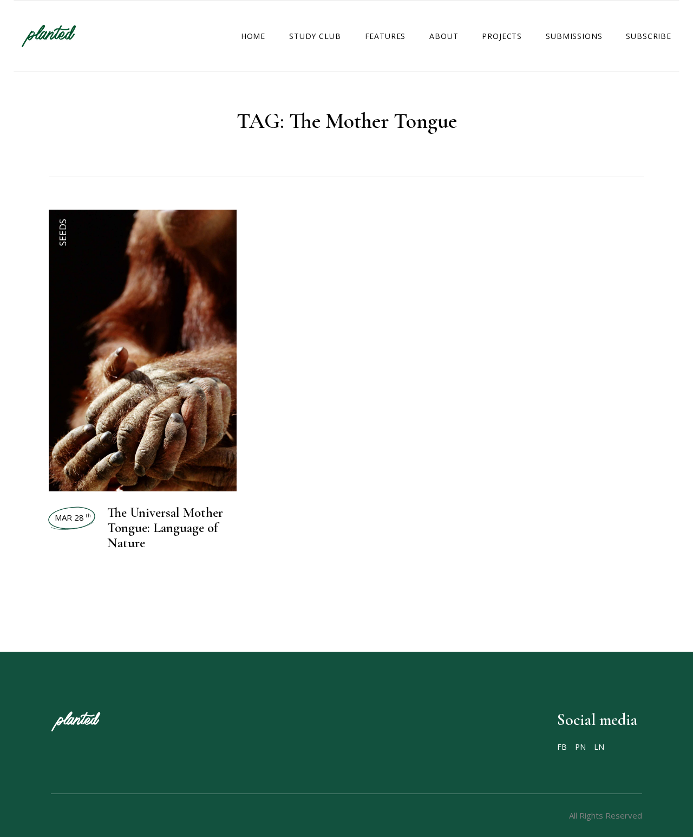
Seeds (62, 232)
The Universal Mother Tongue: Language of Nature (165, 527)
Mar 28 (73, 517)
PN (580, 747)
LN (599, 747)
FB (562, 747)
